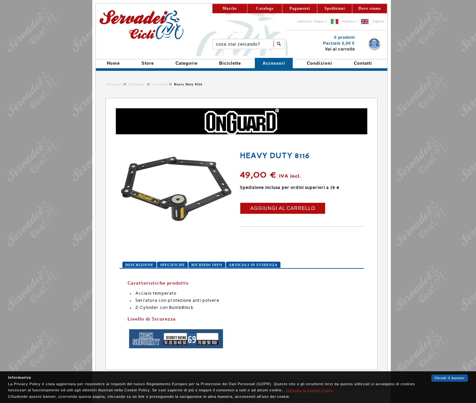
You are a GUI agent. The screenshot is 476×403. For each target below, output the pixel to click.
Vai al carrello (340, 49)
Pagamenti (299, 8)
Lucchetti (159, 84)
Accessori (114, 84)
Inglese (379, 21)
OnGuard (137, 84)
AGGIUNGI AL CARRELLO (282, 208)
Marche (229, 8)
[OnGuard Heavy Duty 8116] (176, 227)
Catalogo (265, 8)
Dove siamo (369, 8)
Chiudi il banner (450, 378)
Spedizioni (334, 8)
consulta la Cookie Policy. (310, 390)
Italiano (349, 21)
